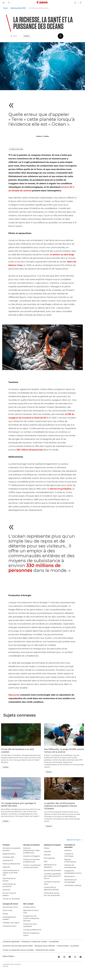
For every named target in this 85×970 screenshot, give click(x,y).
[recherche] (9, 2)
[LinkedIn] (70, 957)
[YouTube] (80, 957)
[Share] (60, 36)
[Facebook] (59, 957)
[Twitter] (75, 957)
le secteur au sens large (62, 254)
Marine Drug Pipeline (60, 489)
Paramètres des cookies (45, 950)
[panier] (3, 2)
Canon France (8, 956)
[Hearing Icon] (75, 2)
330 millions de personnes (29, 450)
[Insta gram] (64, 957)
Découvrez (13, 695)
